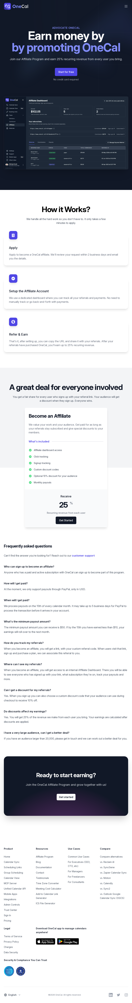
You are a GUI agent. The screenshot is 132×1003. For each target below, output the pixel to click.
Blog (38, 862)
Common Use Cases (78, 856)
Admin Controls (12, 904)
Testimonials (42, 878)
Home (7, 856)
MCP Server (10, 883)
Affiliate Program (44, 856)
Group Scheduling (13, 872)
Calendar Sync (11, 862)
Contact (40, 872)
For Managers (75, 871)
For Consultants (76, 882)
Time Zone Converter (47, 883)
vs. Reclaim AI (107, 862)
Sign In (7, 915)
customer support (83, 555)
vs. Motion (105, 878)
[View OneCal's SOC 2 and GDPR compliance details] (34, 971)
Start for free (66, 72)
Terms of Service (13, 936)
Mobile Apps (10, 894)
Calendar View (11, 878)
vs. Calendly (106, 883)
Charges (8, 947)
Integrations (10, 899)
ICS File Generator (45, 903)
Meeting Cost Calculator (48, 888)
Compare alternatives (111, 856)
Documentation (44, 867)
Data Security (11, 952)
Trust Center (10, 910)
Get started (66, 797)
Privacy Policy (11, 941)
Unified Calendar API (15, 888)
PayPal (65, 589)
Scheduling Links (13, 867)
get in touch (70, 738)
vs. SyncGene (107, 867)
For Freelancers (76, 876)
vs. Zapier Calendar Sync (113, 872)
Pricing (7, 920)
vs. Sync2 (105, 888)
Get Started (66, 520)
